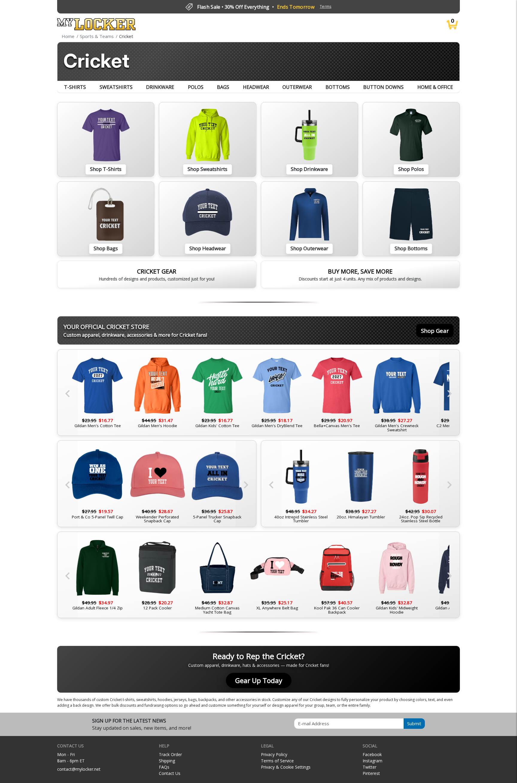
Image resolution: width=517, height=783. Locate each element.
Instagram (372, 761)
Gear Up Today (258, 680)
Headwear (256, 87)
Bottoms (338, 87)
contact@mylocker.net (79, 769)
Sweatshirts (116, 87)
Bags (223, 87)
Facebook (372, 754)
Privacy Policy (274, 754)
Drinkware (160, 87)
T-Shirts (75, 87)
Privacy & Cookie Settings (286, 767)
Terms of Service (277, 761)
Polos (195, 87)
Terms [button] (326, 6)
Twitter (369, 767)
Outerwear (297, 87)
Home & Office (435, 87)
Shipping (167, 761)
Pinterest (371, 773)
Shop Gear (435, 330)
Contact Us (169, 773)
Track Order (170, 754)
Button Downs (383, 87)
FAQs (164, 767)
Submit (414, 723)
